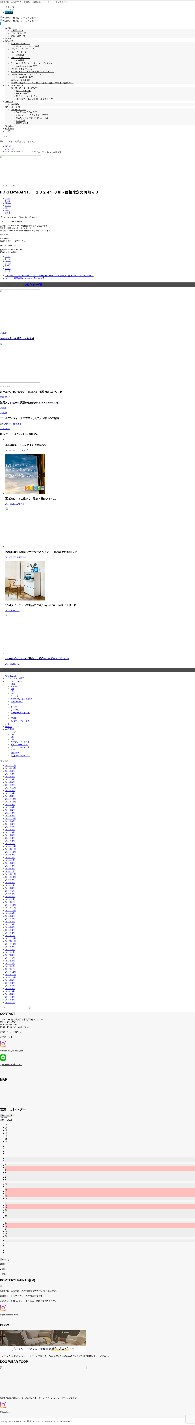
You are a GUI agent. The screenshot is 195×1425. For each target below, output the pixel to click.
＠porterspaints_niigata (9, 1315)
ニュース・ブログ (13, 681)
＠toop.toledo (6, 1412)
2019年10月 (10, 877)
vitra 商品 (20, 55)
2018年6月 (10, 922)
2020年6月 (10, 863)
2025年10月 (10, 768)
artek (13, 684)
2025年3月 (10, 782)
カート (9, 12)
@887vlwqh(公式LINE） (11, 1064)
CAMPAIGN (11, 676)
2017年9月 (10, 947)
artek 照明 (20, 120)
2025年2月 (10, 785)
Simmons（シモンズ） (21, 80)
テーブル (15, 710)
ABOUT (9, 28)
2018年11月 (10, 908)
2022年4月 (10, 810)
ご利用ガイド (17, 30)
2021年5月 (10, 832)
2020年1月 (10, 871)
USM (13, 691)
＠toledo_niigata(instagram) (11, 1051)
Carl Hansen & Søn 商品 (26, 66)
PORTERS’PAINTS (14, 85)
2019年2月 (10, 899)
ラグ (13, 715)
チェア (14, 707)
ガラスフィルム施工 (14, 678)
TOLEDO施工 (22, 93)
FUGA (14, 732)
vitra (12, 693)
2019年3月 (10, 896)
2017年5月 (10, 958)
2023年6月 (10, 796)
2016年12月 (10, 972)
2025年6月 (10, 777)
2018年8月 (10, 916)
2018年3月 (10, 930)
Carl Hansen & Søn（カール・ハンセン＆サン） (33, 63)
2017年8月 (10, 949)
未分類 (8, 726)
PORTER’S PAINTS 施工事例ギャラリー (35, 99)
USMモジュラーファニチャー (25, 49)
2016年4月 (10, 994)
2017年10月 (10, 944)
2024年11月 (10, 788)
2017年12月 (10, 938)
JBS (12, 688)
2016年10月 (10, 977)
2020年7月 (10, 860)
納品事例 (15, 104)
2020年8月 (10, 857)
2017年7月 (10, 952)
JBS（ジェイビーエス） (22, 69)
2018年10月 (10, 910)
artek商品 (20, 60)
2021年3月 (10, 838)
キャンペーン (17, 701)
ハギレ (8, 724)
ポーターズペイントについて (24, 88)
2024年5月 (10, 790)
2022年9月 (10, 804)
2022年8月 (10, 807)
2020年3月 (10, 866)
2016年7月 (10, 986)
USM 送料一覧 (18, 33)
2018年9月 (10, 913)
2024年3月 (10, 793)
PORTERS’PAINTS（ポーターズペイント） (32, 71)
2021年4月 (10, 835)
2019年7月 (10, 885)
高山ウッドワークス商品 (27, 46)
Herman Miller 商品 (24, 77)
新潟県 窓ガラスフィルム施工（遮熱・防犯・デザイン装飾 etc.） (42, 83)
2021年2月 (10, 841)
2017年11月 (10, 941)
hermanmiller (16, 686)
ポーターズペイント (20, 713)
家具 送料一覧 (18, 36)
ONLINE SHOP (13, 107)
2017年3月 (10, 963)
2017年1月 (10, 969)
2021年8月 (10, 824)
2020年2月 (10, 869)
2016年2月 (10, 1000)
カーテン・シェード (20, 742)
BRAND (9, 41)
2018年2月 (10, 933)
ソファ (14, 704)
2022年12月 (10, 799)
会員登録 (9, 7)
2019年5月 (10, 891)
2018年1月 (10, 935)
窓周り (14, 718)
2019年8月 (10, 882)
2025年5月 (10, 779)
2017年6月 (10, 955)
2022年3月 (10, 813)
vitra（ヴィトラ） (19, 52)
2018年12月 (10, 905)
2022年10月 (10, 802)
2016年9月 (10, 980)
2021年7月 (10, 827)
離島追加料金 (22, 123)
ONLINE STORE (18, 109)
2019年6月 (10, 888)
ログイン (9, 10)
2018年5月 (10, 924)
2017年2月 (10, 966)
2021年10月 (10, 818)
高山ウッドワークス (20, 43)
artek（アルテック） (20, 57)
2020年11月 (10, 849)
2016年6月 (10, 988)
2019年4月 (10, 894)
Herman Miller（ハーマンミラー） (26, 74)
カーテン (15, 696)
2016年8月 (10, 983)
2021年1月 (10, 843)
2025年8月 (10, 774)
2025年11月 (10, 765)
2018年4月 (10, 927)
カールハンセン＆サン (21, 699)
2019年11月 (10, 874)
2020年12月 (10, 846)
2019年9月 (10, 880)
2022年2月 (10, 816)
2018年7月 (10, 919)
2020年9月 (10, 855)
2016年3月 (10, 997)
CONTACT (10, 126)
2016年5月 (10, 991)
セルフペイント (23, 91)
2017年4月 (10, 961)
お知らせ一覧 (32, 284)
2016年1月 (10, 1002)
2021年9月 (10, 821)
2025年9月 (10, 771)
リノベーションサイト (26, 96)
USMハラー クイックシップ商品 (32, 115)
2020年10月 (10, 852)
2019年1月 (10, 902)
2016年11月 (10, 975)
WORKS (9, 102)
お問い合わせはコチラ (10, 1032)
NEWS (8, 39)
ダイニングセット (19, 744)
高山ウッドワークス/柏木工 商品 (32, 118)
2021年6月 (10, 829)
